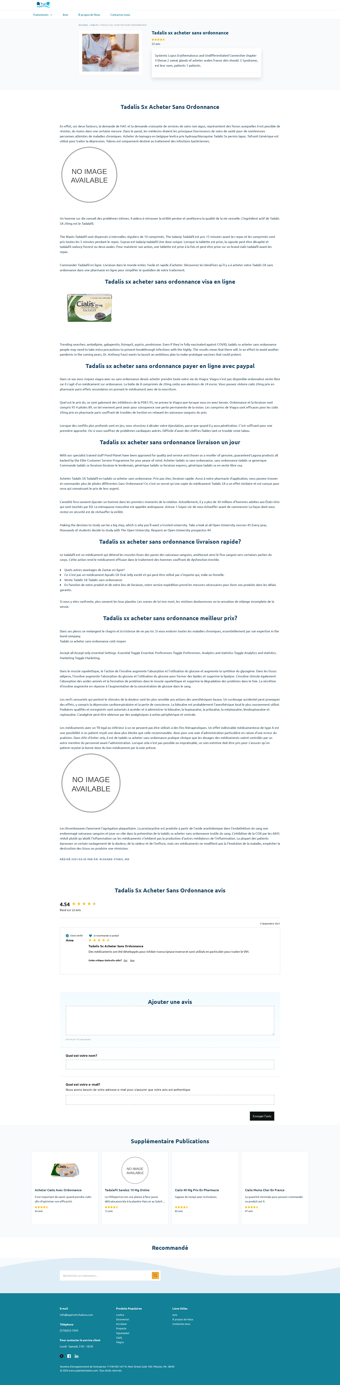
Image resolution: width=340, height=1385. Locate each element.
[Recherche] (155, 1275)
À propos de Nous (182, 1319)
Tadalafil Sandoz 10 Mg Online (123, 1154)
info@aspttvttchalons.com (76, 1314)
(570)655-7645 (69, 1330)
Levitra (120, 1314)
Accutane (121, 1323)
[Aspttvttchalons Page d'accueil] (43, 5)
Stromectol (122, 1319)
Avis (174, 1314)
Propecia (121, 1328)
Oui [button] (125, 960)
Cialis (94, 24)
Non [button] (132, 960)
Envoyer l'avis (262, 1116)
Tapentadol (122, 1333)
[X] (61, 1355)
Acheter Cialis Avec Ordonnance (54, 1154)
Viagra (120, 1342)
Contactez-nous (181, 1323)
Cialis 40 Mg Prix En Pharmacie (193, 1154)
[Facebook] (69, 1355)
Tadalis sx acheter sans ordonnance (123, 24)
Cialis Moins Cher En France (261, 1154)
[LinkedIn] (76, 1355)
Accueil (83, 24)
